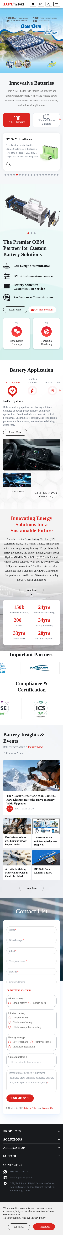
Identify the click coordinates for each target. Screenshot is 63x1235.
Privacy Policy (38, 1217)
